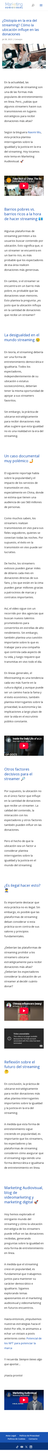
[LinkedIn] (31, 1447)
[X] (26, 1447)
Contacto (33, 1439)
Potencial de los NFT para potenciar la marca (23, 1343)
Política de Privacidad (29, 1435)
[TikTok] (17, 1447)
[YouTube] (22, 1447)
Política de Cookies (16, 1439)
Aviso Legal (11, 1435)
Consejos (18, 39)
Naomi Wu (34, 132)
